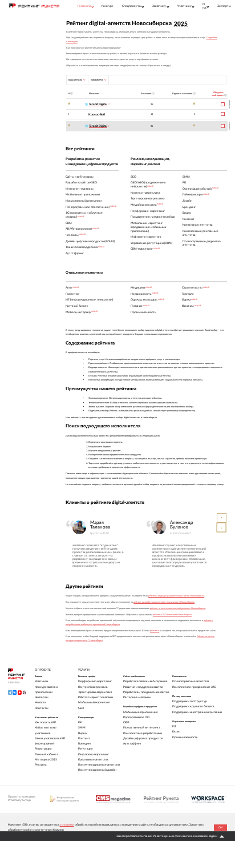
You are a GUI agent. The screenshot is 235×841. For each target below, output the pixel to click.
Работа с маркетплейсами (95, 697)
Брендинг (84, 743)
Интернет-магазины (137, 697)
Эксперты (224, 6)
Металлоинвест (180, 533)
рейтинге (154, 631)
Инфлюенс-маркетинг (93, 754)
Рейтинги (41, 681)
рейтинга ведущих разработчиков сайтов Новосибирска (176, 596)
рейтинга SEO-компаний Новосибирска (172, 615)
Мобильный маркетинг (94, 702)
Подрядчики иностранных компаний (197, 712)
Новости (40, 702)
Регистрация (43, 748)
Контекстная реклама (92, 687)
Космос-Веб (96, 114)
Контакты (41, 708)
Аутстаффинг (132, 743)
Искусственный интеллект (141, 727)
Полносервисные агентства (190, 681)
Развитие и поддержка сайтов (143, 687)
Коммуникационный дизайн (97, 769)
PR (80, 722)
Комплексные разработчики (142, 733)
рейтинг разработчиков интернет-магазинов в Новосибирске (164, 602)
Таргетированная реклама (95, 692)
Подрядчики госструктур (189, 701)
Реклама (40, 764)
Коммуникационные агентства (99, 764)
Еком (176, 731)
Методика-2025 (46, 759)
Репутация (85, 748)
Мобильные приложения (140, 712)
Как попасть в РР (45, 722)
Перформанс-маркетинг (95, 681)
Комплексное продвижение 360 (194, 687)
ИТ (174, 726)
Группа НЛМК (99, 533)
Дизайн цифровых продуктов (143, 738)
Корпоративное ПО (136, 717)
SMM (82, 727)
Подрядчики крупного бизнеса (193, 706)
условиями (67, 824)
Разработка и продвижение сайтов (146, 692)
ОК (220, 827)
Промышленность (184, 737)
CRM (126, 722)
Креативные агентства (93, 759)
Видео (82, 733)
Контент (84, 738)
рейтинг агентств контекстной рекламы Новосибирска (177, 608)
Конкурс (107, 6)
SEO (81, 708)
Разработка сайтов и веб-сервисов (145, 681)
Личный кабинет (46, 754)
